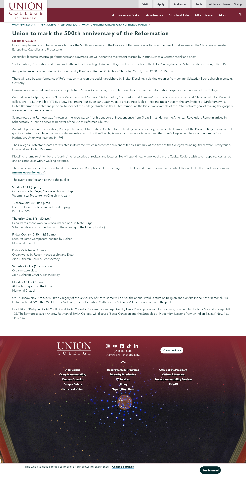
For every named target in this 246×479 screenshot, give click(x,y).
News (226, 4)
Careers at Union (72, 389)
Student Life (179, 15)
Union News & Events (24, 25)
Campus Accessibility (72, 374)
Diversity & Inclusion (123, 374)
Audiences (180, 4)
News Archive (48, 25)
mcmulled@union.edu (27, 172)
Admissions (72, 369)
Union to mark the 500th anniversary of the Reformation (114, 25)
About (224, 15)
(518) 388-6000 (123, 351)
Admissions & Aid (126, 15)
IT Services (123, 379)
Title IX (173, 384)
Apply (160, 4)
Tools (199, 4)
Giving (238, 4)
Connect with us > (172, 350)
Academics (155, 15)
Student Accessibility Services (173, 379)
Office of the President (173, 369)
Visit (145, 4)
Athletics (214, 4)
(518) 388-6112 (131, 354)
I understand (211, 470)
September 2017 (69, 25)
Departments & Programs (123, 369)
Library (123, 384)
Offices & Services (173, 374)
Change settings (123, 466)
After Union (203, 15)
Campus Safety (72, 384)
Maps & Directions (123, 389)
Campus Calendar (73, 379)
